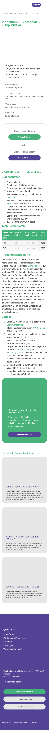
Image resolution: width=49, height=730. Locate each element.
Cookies (34, 723)
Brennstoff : (12, 200)
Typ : (9, 222)
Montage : (11, 191)
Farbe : (10, 182)
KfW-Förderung (40, 328)
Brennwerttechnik (15, 325)
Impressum (6, 723)
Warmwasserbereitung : (17, 194)
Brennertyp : (12, 216)
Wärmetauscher (35, 266)
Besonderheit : (13, 210)
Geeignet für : (13, 207)
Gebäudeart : (13, 185)
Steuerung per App (15, 352)
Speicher (11, 197)
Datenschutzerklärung (20, 723)
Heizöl (10, 203)
